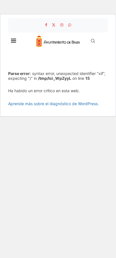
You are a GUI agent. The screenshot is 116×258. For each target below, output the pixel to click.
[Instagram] (61, 25)
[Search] (93, 41)
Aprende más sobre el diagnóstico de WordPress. (53, 103)
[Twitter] (53, 25)
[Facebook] (46, 25)
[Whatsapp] (69, 25)
